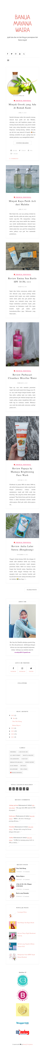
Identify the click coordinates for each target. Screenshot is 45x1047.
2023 (12, 731)
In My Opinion (14, 765)
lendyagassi (12, 816)
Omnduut (12, 827)
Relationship (13, 769)
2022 (12, 734)
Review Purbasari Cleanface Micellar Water (22, 376)
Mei (14, 718)
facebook (13, 671)
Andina (11, 837)
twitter (31, 671)
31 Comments (13, 158)
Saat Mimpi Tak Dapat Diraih (26, 923)
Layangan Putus (22, 912)
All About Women (15, 755)
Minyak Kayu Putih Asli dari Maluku (22, 202)
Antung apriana (13, 805)
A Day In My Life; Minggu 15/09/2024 (24, 885)
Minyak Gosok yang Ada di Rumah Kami (22, 106)
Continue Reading (22, 143)
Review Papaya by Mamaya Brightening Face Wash (22, 472)
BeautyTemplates (28, 1044)
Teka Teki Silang (17, 721)
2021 (12, 737)
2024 (12, 728)
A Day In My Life (23, 752)
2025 (12, 715)
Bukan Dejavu (16, 725)
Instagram (22, 671)
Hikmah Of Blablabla (16, 762)
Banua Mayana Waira (23, 24)
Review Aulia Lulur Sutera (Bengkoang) (22, 548)
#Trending (13, 752)
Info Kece (23, 765)
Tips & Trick (23, 769)
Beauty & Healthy (28, 755)
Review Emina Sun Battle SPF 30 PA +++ (22, 280)
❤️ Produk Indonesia (22, 100)
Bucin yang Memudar (22, 893)
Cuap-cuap (24, 758)
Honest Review (29, 762)
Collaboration (14, 758)
